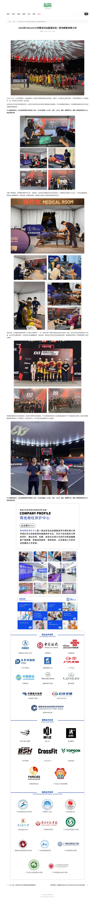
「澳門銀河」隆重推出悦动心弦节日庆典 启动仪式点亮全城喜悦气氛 (67, 885)
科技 (18, 14)
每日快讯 (50, 894)
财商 (23, 14)
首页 (8, 14)
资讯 (13, 14)
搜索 (86, 14)
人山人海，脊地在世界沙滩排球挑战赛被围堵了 (22, 885)
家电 (34, 14)
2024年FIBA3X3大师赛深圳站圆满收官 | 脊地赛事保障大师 (31, 21)
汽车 (28, 14)
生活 (39, 14)
